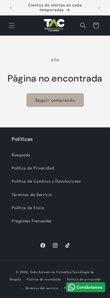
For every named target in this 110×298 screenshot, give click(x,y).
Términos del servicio (42, 288)
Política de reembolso (44, 279)
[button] (11, 25)
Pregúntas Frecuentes (32, 221)
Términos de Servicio (32, 194)
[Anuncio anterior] (10, 7)
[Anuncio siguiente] (99, 7)
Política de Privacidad (33, 168)
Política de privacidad (84, 279)
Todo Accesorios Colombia (50, 272)
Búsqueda (21, 155)
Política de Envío (28, 208)
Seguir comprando (55, 100)
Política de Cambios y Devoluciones (46, 181)
